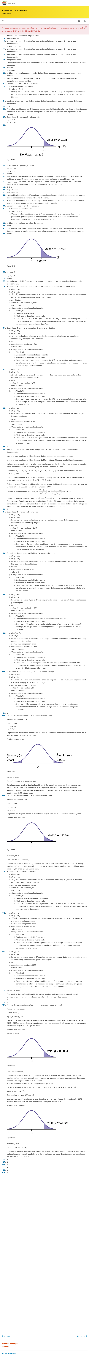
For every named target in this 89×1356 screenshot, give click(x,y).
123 (3, 1083)
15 (4, 59)
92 (4, 509)
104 (3, 713)
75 (4, 278)
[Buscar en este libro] (79, 21)
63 (4, 223)
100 (3, 633)
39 (4, 125)
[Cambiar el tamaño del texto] (85, 21)
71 (4, 236)
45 (4, 176)
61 (4, 208)
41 (4, 165)
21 (4, 70)
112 (3, 913)
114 (3, 951)
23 (4, 73)
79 (4, 286)
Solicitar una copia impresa (10, 1344)
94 (4, 512)
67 (4, 228)
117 (3, 999)
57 (4, 200)
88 (4, 447)
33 (4, 106)
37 (4, 117)
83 (4, 369)
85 (4, 408)
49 (4, 187)
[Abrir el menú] (2, 21)
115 (3, 990)
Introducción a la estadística (15, 11)
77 (4, 281)
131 (3, 1167)
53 (4, 192)
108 (3, 796)
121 (3, 1005)
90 (4, 449)
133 (3, 1170)
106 (3, 716)
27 (4, 84)
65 (4, 226)
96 (4, 553)
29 (4, 86)
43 (4, 173)
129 (3, 1164)
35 (4, 109)
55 (4, 195)
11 (4, 49)
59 (4, 206)
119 (3, 1002)
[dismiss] (86, 27)
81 (4, 328)
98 (4, 594)
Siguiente (81, 1336)
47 (4, 182)
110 (3, 871)
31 (4, 101)
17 (4, 62)
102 (3, 672)
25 (4, 78)
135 (3, 1173)
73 (4, 272)
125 (3, 1159)
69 (4, 234)
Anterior (7, 1336)
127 (3, 1162)
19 (4, 67)
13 (4, 54)
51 (4, 190)
